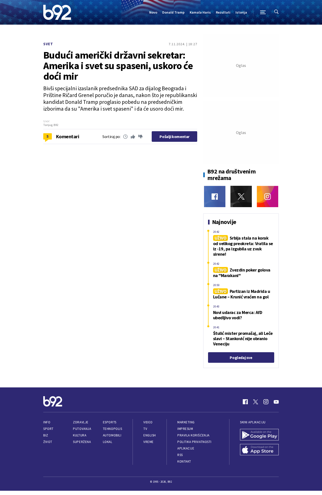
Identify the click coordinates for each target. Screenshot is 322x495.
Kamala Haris (200, 12)
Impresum (185, 429)
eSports (109, 422)
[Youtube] (276, 401)
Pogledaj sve (241, 357)
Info (46, 422)
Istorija (241, 12)
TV (145, 429)
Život (47, 442)
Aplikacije (185, 448)
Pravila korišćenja (193, 435)
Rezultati (223, 12)
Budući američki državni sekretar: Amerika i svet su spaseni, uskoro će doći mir (118, 65)
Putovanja (82, 429)
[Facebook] (214, 196)
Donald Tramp (173, 12)
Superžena (82, 442)
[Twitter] (241, 196)
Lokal (107, 442)
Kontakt (184, 461)
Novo (153, 12)
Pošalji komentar (174, 136)
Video (148, 422)
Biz (45, 435)
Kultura (79, 435)
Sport (48, 429)
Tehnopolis (112, 429)
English (149, 435)
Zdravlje (80, 422)
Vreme (148, 442)
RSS (180, 455)
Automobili (112, 435)
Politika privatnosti (194, 442)
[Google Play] (259, 435)
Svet (48, 43)
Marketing (186, 422)
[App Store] (259, 450)
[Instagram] (267, 196)
